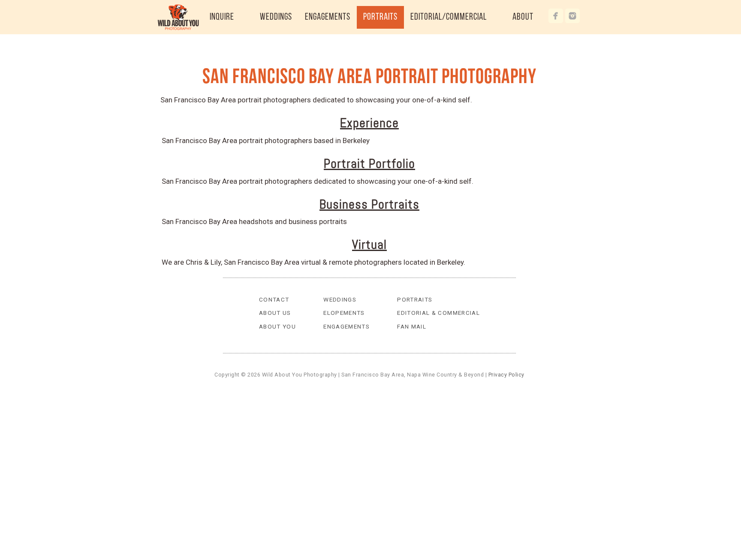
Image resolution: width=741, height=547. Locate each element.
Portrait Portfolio (369, 163)
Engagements (346, 326)
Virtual (369, 244)
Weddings (339, 299)
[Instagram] (572, 16)
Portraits (414, 299)
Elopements (344, 312)
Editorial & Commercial (438, 312)
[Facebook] (555, 16)
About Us (275, 312)
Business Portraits (369, 204)
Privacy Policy (506, 374)
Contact (274, 299)
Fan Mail (411, 326)
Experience (369, 123)
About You (277, 326)
